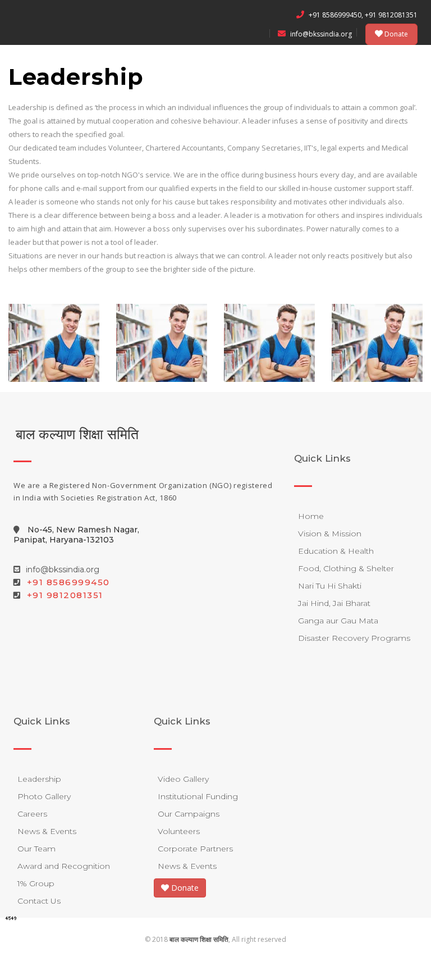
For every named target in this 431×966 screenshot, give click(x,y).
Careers (32, 814)
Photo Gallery (44, 796)
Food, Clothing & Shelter (346, 568)
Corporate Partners (195, 849)
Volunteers (179, 831)
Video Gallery (183, 779)
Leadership (39, 779)
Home (311, 516)
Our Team (36, 849)
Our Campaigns (188, 814)
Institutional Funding (198, 796)
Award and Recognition (63, 866)
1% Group (35, 883)
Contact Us (39, 901)
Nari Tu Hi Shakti (329, 586)
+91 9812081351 (65, 595)
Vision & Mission (329, 533)
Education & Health (336, 551)
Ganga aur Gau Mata (338, 621)
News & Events (46, 831)
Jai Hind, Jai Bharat (334, 603)
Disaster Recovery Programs (354, 638)
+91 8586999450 (68, 582)
